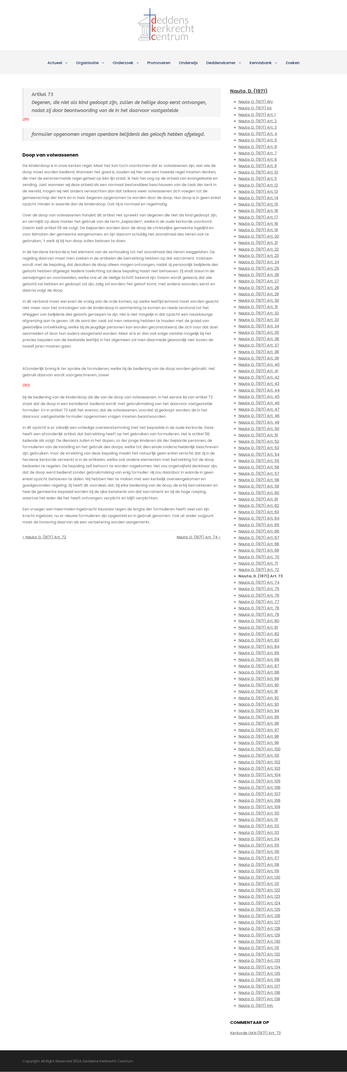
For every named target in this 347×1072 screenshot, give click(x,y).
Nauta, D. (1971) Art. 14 (258, 198)
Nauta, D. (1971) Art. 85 (258, 653)
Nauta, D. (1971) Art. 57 (258, 473)
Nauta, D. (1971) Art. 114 (258, 839)
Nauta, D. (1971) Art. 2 (257, 121)
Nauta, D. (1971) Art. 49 (258, 422)
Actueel (54, 63)
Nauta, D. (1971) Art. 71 (258, 563)
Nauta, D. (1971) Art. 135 (259, 973)
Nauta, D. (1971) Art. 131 (258, 948)
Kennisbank (261, 63)
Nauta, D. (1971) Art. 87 (258, 666)
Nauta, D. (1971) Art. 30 (258, 300)
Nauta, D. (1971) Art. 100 (259, 749)
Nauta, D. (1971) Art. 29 (258, 294)
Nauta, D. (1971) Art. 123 (259, 896)
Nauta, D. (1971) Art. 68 (258, 544)
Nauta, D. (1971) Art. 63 (258, 512)
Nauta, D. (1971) (248, 91)
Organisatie (87, 63)
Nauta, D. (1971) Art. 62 (258, 505)
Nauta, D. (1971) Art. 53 (258, 448)
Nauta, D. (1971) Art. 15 (258, 204)
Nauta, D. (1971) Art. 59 (258, 486)
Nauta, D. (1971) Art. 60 (258, 493)
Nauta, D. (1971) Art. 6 (257, 146)
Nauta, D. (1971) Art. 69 (258, 550)
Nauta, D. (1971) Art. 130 (259, 941)
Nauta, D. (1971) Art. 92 (258, 698)
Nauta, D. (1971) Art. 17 (258, 217)
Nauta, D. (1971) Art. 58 (258, 480)
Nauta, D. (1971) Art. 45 (258, 396)
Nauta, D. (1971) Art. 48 (258, 415)
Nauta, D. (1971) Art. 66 (258, 531)
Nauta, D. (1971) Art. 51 (258, 435)
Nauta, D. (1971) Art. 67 (258, 537)
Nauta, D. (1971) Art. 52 (258, 441)
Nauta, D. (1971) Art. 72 (258, 569)
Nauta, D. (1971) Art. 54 (258, 454)
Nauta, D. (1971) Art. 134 (259, 967)
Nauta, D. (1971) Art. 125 (259, 909)
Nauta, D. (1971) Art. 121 (258, 883)
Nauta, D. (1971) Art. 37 (258, 345)
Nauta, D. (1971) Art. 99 (258, 742)
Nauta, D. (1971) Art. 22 (258, 249)
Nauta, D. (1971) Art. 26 (258, 274)
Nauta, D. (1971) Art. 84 (258, 646)
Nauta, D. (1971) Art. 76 (258, 595)
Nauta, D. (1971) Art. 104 (259, 775)
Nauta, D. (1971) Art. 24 (258, 262)
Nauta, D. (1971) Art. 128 (259, 928)
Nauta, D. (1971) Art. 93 (258, 704)
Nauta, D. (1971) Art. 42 (258, 377)
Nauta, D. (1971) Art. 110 (258, 813)
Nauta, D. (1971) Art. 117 (258, 858)
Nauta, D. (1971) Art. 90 (258, 685)
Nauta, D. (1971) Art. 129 (259, 935)
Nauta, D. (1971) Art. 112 (258, 826)
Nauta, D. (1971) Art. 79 (258, 614)
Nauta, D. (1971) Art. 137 (259, 986)
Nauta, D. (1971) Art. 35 (258, 332)
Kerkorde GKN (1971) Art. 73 (255, 1033)
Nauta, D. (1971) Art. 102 (259, 762)
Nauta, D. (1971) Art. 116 (258, 851)
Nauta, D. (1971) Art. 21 (258, 242)
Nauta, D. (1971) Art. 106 (259, 787)
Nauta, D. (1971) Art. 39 (258, 358)
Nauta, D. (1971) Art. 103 (259, 768)
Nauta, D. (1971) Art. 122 (259, 890)
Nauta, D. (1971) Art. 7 (257, 153)
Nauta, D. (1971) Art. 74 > (199, 537)
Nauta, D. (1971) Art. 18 (258, 223)
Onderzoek (123, 63)
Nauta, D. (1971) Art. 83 (258, 640)
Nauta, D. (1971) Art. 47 (258, 409)
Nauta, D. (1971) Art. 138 (259, 992)
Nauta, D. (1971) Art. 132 (259, 954)
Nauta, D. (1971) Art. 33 (258, 320)
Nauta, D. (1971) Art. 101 (258, 755)
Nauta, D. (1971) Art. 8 (257, 159)
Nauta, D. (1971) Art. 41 (258, 371)
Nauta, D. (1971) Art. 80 (258, 621)
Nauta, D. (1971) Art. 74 (258, 582)
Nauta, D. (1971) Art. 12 (258, 185)
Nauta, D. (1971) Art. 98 (258, 736)
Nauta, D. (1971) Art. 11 (257, 178)
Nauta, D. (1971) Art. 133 (259, 960)
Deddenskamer (221, 63)
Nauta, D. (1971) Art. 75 (258, 589)
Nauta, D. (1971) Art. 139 (259, 999)
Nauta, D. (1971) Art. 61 (258, 499)
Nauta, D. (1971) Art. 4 (257, 134)
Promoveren (158, 63)
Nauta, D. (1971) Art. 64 (258, 518)
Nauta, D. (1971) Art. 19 (258, 230)
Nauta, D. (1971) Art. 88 (258, 672)
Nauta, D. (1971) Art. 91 (258, 691)
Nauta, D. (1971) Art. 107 (259, 794)
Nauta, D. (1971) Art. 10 (258, 172)
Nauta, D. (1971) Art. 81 (258, 627)
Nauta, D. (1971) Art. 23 (258, 255)
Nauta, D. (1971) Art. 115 (258, 845)
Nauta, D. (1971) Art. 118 (258, 864)
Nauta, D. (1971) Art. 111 (258, 819)
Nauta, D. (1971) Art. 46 (258, 403)
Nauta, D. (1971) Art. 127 (259, 922)
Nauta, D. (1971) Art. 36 (258, 339)
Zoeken (293, 63)
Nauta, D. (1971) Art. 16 (258, 210)
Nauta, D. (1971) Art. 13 (258, 191)
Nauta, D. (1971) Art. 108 (259, 800)
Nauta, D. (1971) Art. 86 (258, 659)
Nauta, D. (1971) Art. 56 (258, 467)
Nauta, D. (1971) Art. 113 (258, 832)
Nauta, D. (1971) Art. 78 (258, 608)
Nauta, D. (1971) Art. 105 (259, 781)
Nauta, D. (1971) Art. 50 (258, 428)
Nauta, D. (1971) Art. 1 (257, 114)
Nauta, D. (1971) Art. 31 (258, 307)
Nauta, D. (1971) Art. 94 (258, 710)
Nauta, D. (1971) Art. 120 (259, 877)
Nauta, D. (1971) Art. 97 (258, 730)
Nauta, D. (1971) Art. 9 (257, 166)
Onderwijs (188, 63)
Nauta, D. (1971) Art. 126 (259, 916)
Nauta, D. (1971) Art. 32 (258, 313)
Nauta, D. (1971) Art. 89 (258, 678)
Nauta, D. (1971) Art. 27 (258, 281)
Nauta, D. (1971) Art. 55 (258, 461)
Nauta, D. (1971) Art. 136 (259, 980)
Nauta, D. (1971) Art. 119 (258, 871)
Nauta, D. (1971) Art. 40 (258, 364)
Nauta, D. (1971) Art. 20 (258, 236)
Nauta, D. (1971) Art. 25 (258, 268)
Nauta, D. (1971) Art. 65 (258, 525)
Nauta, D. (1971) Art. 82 (258, 634)
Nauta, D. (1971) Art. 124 (259, 903)
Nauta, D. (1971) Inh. (255, 1005)
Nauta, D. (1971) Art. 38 (258, 352)
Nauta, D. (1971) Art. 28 (258, 287)
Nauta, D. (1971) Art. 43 (258, 383)
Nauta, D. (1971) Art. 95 (258, 717)
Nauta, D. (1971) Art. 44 (259, 390)
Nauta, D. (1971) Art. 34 (258, 326)
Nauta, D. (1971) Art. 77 (258, 601)
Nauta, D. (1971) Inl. (255, 108)
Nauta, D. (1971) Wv (255, 101)
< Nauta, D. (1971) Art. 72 (44, 537)
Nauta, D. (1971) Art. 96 (258, 723)
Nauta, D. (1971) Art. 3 (257, 127)
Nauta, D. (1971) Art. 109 (259, 807)
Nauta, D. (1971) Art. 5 (257, 140)
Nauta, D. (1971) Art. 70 (258, 557)
